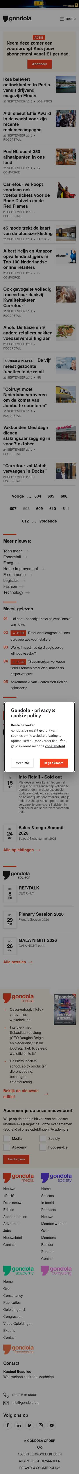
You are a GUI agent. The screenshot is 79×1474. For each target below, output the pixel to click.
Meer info (22, 762)
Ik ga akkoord (53, 762)
